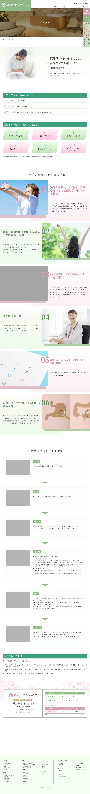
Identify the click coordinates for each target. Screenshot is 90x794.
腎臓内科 (24, 761)
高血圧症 (25, 776)
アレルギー (43, 761)
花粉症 (43, 767)
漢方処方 (61, 770)
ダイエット (43, 771)
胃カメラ (11, 40)
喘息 (43, 766)
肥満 (24, 783)
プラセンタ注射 (62, 776)
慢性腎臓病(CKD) (27, 766)
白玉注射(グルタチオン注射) (65, 778)
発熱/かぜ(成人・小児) (9, 764)
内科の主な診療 (7, 763)
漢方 (59, 768)
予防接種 (61, 763)
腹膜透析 (25, 769)
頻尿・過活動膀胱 (27, 767)
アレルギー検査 (45, 763)
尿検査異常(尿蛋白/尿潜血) (29, 764)
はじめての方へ (73, 7)
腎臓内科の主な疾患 (27, 763)
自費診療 (60, 774)
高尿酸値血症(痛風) (27, 780)
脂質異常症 (25, 778)
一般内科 (5, 761)
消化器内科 (5, 773)
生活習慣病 (25, 773)
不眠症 (5, 769)
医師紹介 (64, 7)
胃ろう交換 (6, 781)
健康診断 (61, 764)
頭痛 (5, 766)
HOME (40, 7)
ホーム (5, 40)
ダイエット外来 (45, 773)
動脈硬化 (25, 781)
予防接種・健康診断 (63, 761)
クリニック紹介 (48, 7)
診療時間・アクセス (84, 7)
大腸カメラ (6, 778)
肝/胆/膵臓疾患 (7, 780)
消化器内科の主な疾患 (9, 775)
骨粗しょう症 (7, 767)
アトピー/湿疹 (45, 764)
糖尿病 (24, 775)
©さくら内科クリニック (45, 787)
